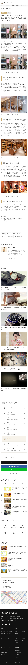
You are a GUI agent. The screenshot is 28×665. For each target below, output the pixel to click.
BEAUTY (9, 636)
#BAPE (18, 233)
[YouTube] (6, 624)
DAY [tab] (5, 483)
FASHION (8, 5)
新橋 (23, 636)
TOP (2, 5)
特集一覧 (3, 654)
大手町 (16, 643)
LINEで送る (14, 469)
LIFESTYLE (3, 638)
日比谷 (23, 633)
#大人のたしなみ (18, 236)
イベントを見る (5, 650)
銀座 (16, 631)
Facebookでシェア (15, 466)
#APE (14, 233)
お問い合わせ (18, 650)
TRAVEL (9, 638)
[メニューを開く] (2, 2)
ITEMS (2, 636)
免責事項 (17, 657)
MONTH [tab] (22, 483)
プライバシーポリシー (20, 652)
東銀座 (23, 631)
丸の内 (23, 640)
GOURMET (9, 631)
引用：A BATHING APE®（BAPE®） (10, 72)
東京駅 (23, 638)
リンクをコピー (15, 473)
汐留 (16, 638)
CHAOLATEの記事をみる (17, 258)
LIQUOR (3, 631)
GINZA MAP (4, 652)
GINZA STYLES (10, 2)
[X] (2, 624)
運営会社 (17, 647)
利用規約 (17, 654)
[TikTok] (9, 624)
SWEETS (3, 633)
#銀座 (3, 233)
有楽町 (16, 633)
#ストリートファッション (7, 236)
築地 (16, 636)
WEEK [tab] (14, 483)
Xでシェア (15, 462)
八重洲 (16, 640)
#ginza (8, 233)
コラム (9, 12)
